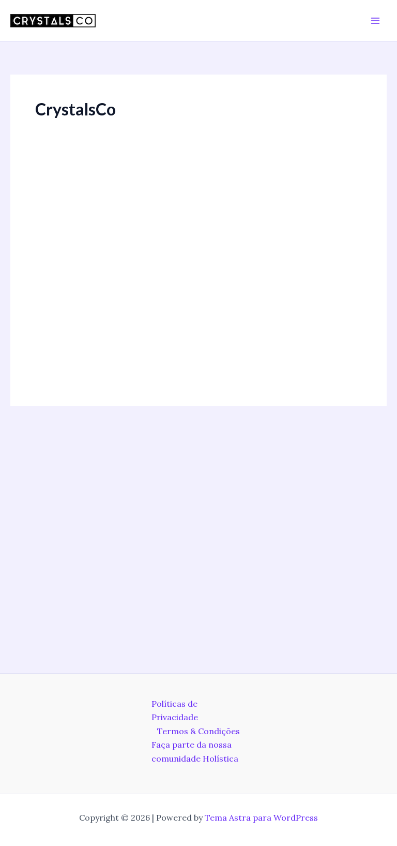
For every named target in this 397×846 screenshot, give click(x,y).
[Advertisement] (198, 247)
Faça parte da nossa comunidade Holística (194, 751)
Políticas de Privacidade (174, 710)
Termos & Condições (198, 731)
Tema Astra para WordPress (261, 817)
